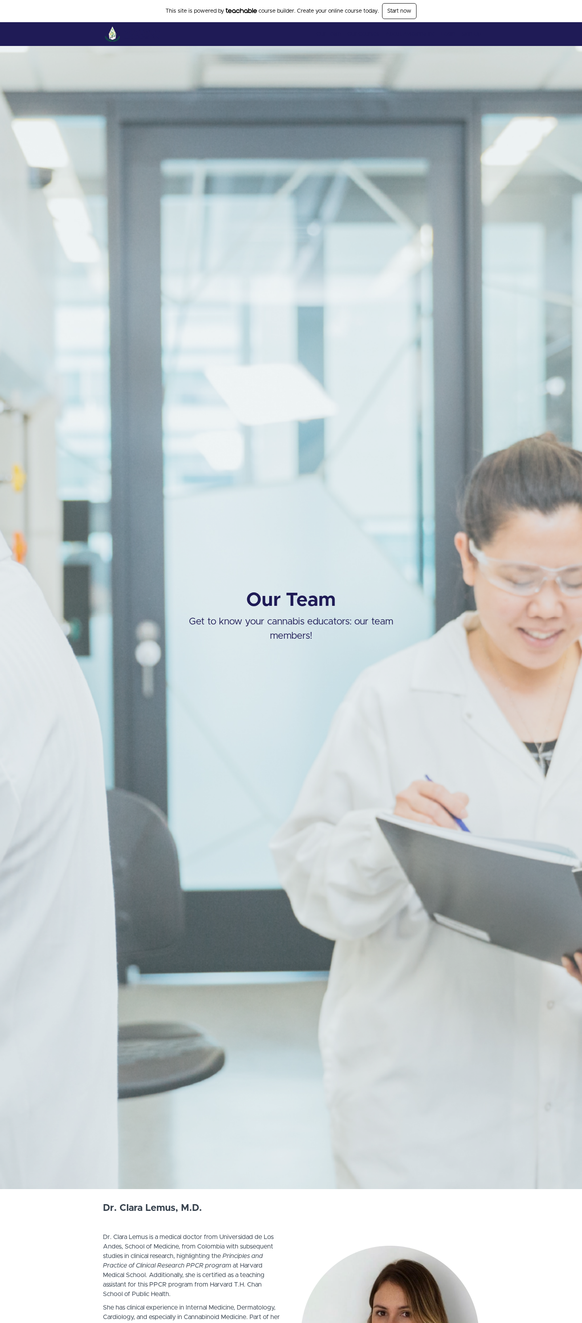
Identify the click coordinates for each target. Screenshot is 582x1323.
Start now (399, 11)
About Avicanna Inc (410, 34)
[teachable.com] (241, 10)
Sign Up (471, 34)
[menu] (395, 34)
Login (448, 34)
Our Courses (363, 34)
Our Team (328, 34)
